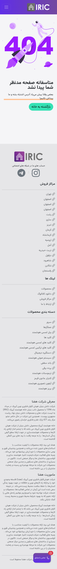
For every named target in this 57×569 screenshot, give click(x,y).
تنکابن (48, 266)
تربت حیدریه (45, 250)
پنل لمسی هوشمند (42, 332)
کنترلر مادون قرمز (43, 378)
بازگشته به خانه (41, 106)
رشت (49, 215)
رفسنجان (47, 271)
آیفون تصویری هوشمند (40, 384)
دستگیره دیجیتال (43, 353)
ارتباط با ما (46, 304)
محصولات (46, 289)
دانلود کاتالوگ (45, 294)
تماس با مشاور (40, 557)
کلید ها (48, 338)
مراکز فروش (46, 299)
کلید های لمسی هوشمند (39, 343)
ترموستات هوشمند (42, 373)
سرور (49, 322)
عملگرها (47, 327)
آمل (50, 245)
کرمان (49, 230)
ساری (49, 220)
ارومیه (48, 240)
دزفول (49, 256)
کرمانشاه (47, 235)
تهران (49, 194)
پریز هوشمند (45, 389)
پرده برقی (47, 368)
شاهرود (48, 261)
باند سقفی (46, 363)
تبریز (49, 225)
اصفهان (48, 199)
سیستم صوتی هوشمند (40, 358)
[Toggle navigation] (6, 7)
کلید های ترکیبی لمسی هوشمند (35, 348)
